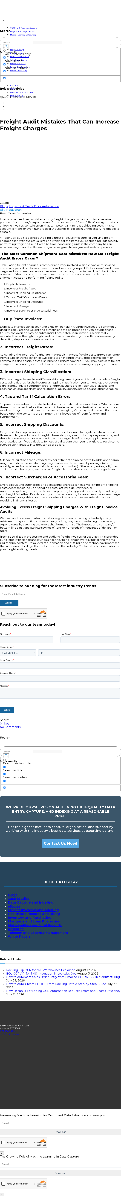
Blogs (4, 206)
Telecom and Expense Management (38, 933)
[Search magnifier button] (6, 755)
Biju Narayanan (11, 210)
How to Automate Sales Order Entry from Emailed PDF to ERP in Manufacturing (63, 977)
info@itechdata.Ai (9, 1034)
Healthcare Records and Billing (34, 914)
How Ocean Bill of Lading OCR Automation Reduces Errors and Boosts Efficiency (63, 991)
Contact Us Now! (60, 843)
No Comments (10, 727)
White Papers (19, 936)
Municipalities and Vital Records (35, 925)
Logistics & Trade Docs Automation (34, 206)
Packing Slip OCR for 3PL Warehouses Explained (40, 970)
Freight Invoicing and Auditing (33, 910)
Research (16, 929)
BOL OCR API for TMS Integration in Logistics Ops (41, 973)
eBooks (14, 906)
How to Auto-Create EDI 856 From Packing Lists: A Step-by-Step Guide (56, 984)
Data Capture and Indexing (30, 902)
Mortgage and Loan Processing (34, 921)
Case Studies (18, 899)
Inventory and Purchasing (29, 917)
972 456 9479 (7, 1031)
